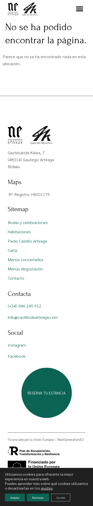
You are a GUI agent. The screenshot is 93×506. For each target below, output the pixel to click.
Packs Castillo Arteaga (27, 241)
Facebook (16, 356)
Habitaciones (19, 231)
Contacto (16, 278)
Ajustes (60, 497)
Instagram (17, 345)
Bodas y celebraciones (28, 222)
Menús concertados (25, 259)
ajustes (47, 488)
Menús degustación (25, 268)
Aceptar (15, 497)
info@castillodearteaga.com (33, 317)
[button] (79, 9)
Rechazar (38, 497)
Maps (14, 182)
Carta (12, 250)
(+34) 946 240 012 (24, 305)
